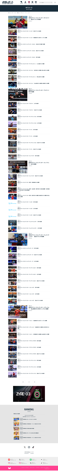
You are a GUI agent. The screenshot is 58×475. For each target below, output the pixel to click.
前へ (23, 381)
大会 (15, 12)
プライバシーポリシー (32, 467)
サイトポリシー (27, 467)
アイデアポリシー (38, 467)
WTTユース (22, 12)
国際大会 (18, 12)
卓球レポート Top (10, 12)
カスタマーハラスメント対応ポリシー (45, 467)
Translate (32, 453)
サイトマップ (23, 467)
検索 (51, 2)
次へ (34, 381)
